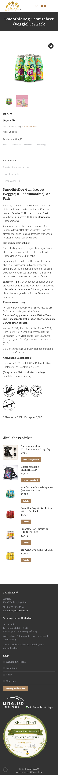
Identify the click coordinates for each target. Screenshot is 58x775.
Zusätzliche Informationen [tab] (16, 167)
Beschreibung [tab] (10, 160)
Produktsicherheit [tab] (12, 174)
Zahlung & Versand (16, 662)
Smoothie (15, 145)
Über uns (11, 681)
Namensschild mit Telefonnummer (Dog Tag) (36, 448)
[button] (51, 46)
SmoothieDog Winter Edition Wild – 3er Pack (37, 510)
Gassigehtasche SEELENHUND (30, 468)
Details (26, 501)
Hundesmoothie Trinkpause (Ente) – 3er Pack (37, 489)
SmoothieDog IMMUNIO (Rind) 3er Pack (34, 530)
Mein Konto (12, 668)
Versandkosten (29, 126)
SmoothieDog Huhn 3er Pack (37, 549)
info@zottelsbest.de (18, 610)
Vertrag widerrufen (15, 688)
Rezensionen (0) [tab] (11, 181)
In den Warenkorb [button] (30, 480)
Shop (9, 675)
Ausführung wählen (31, 460)
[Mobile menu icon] (52, 6)
